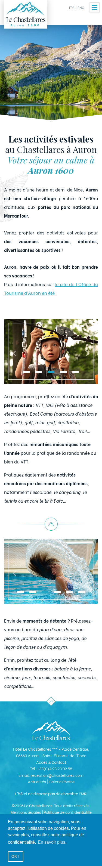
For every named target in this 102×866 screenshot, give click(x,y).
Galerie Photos (62, 781)
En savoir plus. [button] (52, 842)
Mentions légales (26, 812)
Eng (81, 7)
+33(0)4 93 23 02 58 (54, 768)
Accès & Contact (51, 762)
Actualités (37, 781)
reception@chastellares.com (57, 775)
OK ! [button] (15, 856)
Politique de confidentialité (68, 812)
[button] (26, 372)
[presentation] (14, 351)
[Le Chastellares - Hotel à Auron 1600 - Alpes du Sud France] (51, 730)
